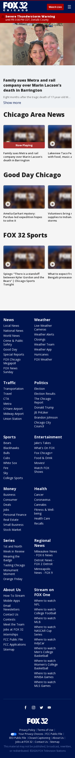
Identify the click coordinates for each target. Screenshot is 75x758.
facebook (25, 707)
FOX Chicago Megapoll (12, 361)
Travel (7, 394)
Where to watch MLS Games (45, 684)
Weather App (43, 349)
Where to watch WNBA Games (45, 675)
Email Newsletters (11, 607)
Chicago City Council (42, 424)
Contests (9, 619)
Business (9, 495)
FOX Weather (43, 359)
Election (39, 389)
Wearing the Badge (11, 558)
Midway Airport (13, 414)
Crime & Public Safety (13, 342)
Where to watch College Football (45, 611)
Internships (10, 634)
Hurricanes (41, 354)
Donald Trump (44, 407)
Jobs (6, 510)
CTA (6, 399)
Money (9, 488)
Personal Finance (14, 515)
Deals (7, 505)
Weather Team (44, 344)
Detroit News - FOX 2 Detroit (44, 562)
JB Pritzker (41, 412)
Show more (12, 102)
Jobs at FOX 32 (13, 629)
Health (40, 488)
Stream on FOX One (44, 592)
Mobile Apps (11, 601)
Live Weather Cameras (43, 327)
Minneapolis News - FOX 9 (43, 571)
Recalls (39, 523)
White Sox (10, 463)
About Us (12, 589)
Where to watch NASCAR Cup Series (45, 630)
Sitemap (8, 649)
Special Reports (13, 354)
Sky (5, 473)
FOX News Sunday (10, 370)
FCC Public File (13, 639)
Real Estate (11, 520)
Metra (7, 404)
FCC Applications (14, 644)
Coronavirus (42, 500)
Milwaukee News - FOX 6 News (45, 553)
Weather (42, 319)
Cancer (39, 495)
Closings (39, 339)
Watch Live (55, 7)
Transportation (13, 389)
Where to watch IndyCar (45, 641)
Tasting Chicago (14, 565)
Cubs (6, 458)
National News (13, 331)
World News (11, 336)
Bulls (6, 453)
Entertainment (48, 436)
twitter (41, 707)
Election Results (44, 394)
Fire (5, 468)
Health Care (42, 518)
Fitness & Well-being (44, 511)
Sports (9, 436)
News (8, 319)
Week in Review (13, 551)
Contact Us (10, 614)
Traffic (9, 382)
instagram (33, 707)
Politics (41, 382)
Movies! (39, 463)
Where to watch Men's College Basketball (45, 652)
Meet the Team (13, 624)
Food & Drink (43, 458)
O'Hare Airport (13, 409)
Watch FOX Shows (41, 470)
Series (9, 540)
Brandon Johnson (46, 417)
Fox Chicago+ (43, 453)
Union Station (12, 419)
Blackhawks (11, 448)
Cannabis (40, 505)
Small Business (13, 525)
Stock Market (12, 530)
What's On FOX (44, 448)
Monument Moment (10, 572)
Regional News (42, 543)
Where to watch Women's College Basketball (46, 664)
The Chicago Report (42, 400)
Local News (11, 326)
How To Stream (14, 596)
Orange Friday (12, 579)
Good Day (10, 349)
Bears (7, 443)
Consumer (10, 500)
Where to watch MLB (45, 620)
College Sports (13, 478)
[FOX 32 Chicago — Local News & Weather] (15, 7)
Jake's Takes (42, 443)
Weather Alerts (44, 334)
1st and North (12, 546)
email (49, 707)
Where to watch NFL (45, 602)
